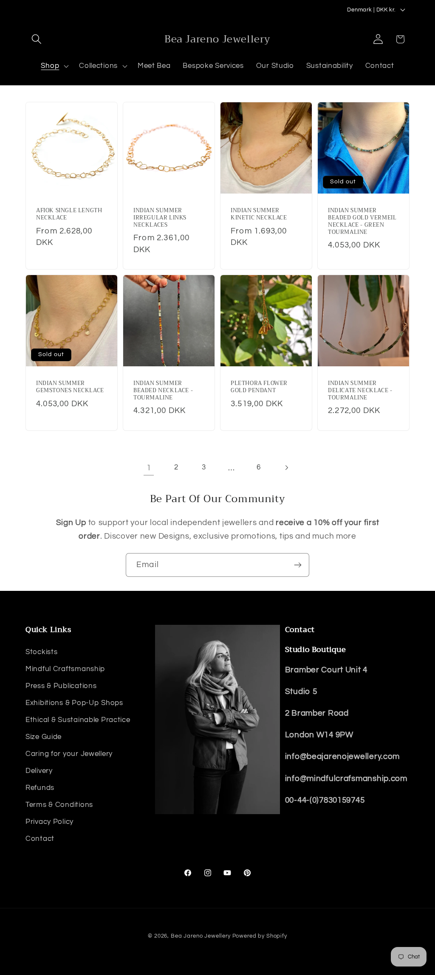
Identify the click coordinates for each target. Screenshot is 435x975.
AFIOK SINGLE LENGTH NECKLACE (69, 214)
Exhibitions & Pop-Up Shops (74, 703)
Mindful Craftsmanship (65, 669)
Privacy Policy (49, 822)
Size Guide (43, 737)
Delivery (39, 771)
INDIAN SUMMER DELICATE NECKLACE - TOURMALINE (360, 391)
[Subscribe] (297, 565)
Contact (39, 839)
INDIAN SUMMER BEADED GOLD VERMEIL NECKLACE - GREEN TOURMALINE (362, 221)
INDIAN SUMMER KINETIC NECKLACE (259, 214)
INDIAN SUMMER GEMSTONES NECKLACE (70, 387)
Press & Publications (60, 686)
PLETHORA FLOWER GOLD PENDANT (259, 387)
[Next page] (286, 467)
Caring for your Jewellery (69, 754)
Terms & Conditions (59, 805)
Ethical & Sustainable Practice (77, 720)
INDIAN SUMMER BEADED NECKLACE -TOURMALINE (163, 391)
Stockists (41, 652)
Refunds (39, 788)
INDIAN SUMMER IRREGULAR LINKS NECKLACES (159, 218)
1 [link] (149, 468)
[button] (36, 39)
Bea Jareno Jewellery (201, 936)
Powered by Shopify (259, 936)
